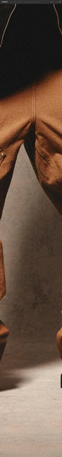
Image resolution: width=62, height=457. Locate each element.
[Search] (56, 2)
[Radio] (58, 2)
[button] (31, 236)
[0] (59, 2)
